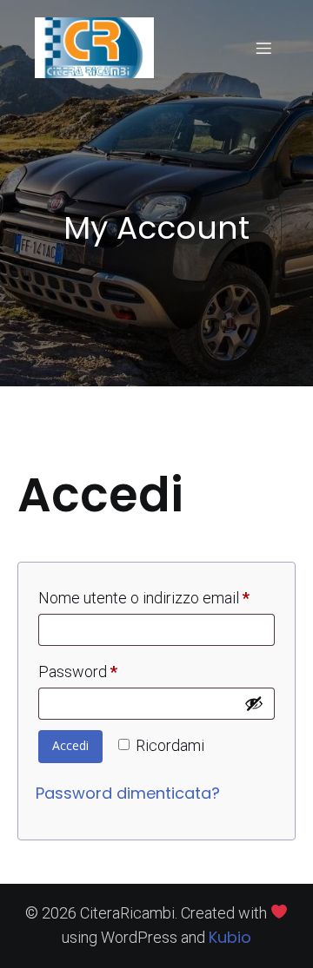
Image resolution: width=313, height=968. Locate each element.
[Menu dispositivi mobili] (263, 48)
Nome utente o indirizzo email (156, 597)
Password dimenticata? (128, 793)
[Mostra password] (253, 703)
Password (109, 671)
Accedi (70, 745)
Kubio (230, 937)
